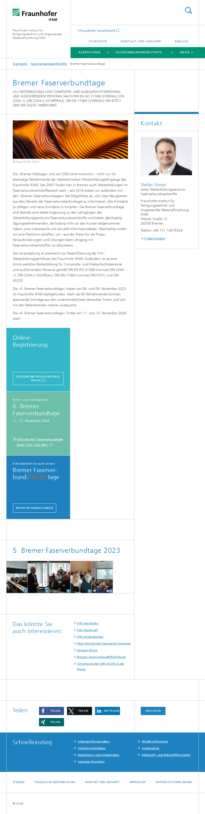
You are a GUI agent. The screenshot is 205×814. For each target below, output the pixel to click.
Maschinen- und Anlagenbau (98, 755)
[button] (51, 711)
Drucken (153, 711)
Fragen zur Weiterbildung (55, 782)
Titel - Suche (188, 10)
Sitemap (18, 782)
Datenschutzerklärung (174, 782)
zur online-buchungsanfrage (38, 378)
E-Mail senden (154, 238)
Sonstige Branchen (91, 761)
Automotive (150, 748)
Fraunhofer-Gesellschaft (98, 30)
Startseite (97, 41)
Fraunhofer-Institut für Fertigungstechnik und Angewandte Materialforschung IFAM (37, 34)
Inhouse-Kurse (87, 650)
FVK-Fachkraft (87, 630)
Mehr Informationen (35, 508)
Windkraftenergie (155, 741)
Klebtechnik (90, 52)
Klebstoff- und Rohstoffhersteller (166, 755)
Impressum (137, 782)
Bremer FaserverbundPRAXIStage (101, 657)
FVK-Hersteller (87, 623)
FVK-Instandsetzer (90, 637)
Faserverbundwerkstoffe (139, 52)
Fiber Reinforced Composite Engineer (104, 643)
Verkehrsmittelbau (92, 748)
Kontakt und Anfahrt (140, 41)
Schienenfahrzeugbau (94, 741)
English (181, 41)
